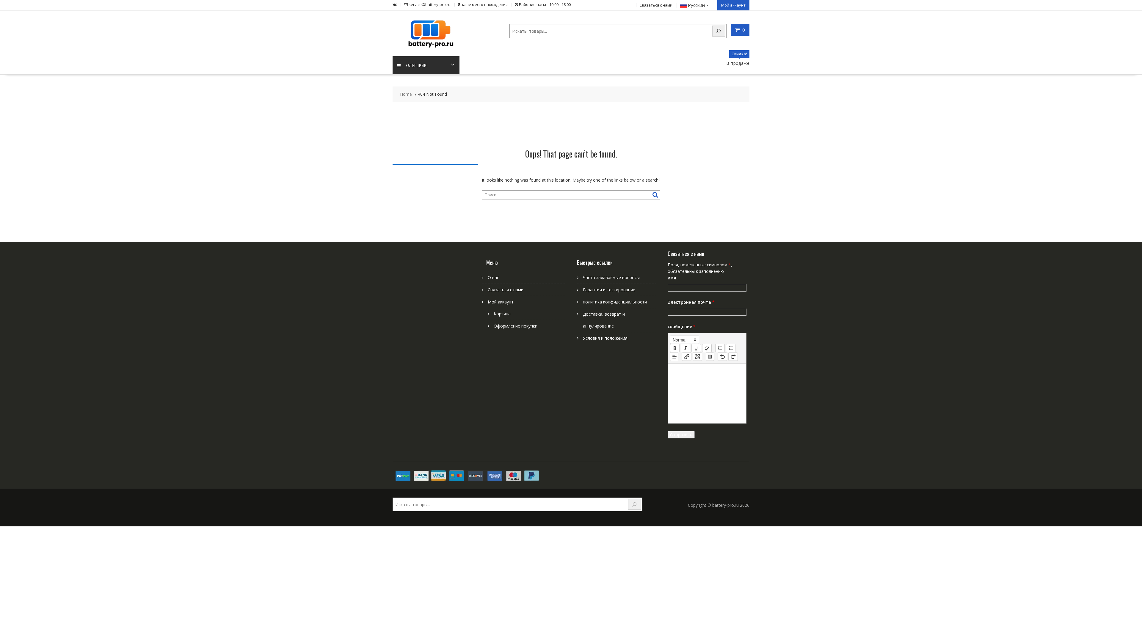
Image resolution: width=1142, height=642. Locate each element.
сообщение (682, 326)
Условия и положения (605, 338)
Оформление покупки (515, 326)
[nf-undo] (722, 357)
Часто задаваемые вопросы (611, 277)
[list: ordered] (720, 348)
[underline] (696, 348)
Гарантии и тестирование (609, 289)
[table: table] (710, 357)
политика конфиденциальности (615, 302)
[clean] (707, 348)
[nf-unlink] (697, 357)
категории (416, 65)
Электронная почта (691, 302)
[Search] (718, 31)
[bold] (675, 348)
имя (672, 278)
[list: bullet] (730, 348)
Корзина (502, 314)
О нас (493, 277)
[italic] (685, 348)
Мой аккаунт (733, 5)
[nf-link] (686, 357)
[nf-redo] (733, 357)
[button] (684, 340)
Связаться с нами (655, 5)
